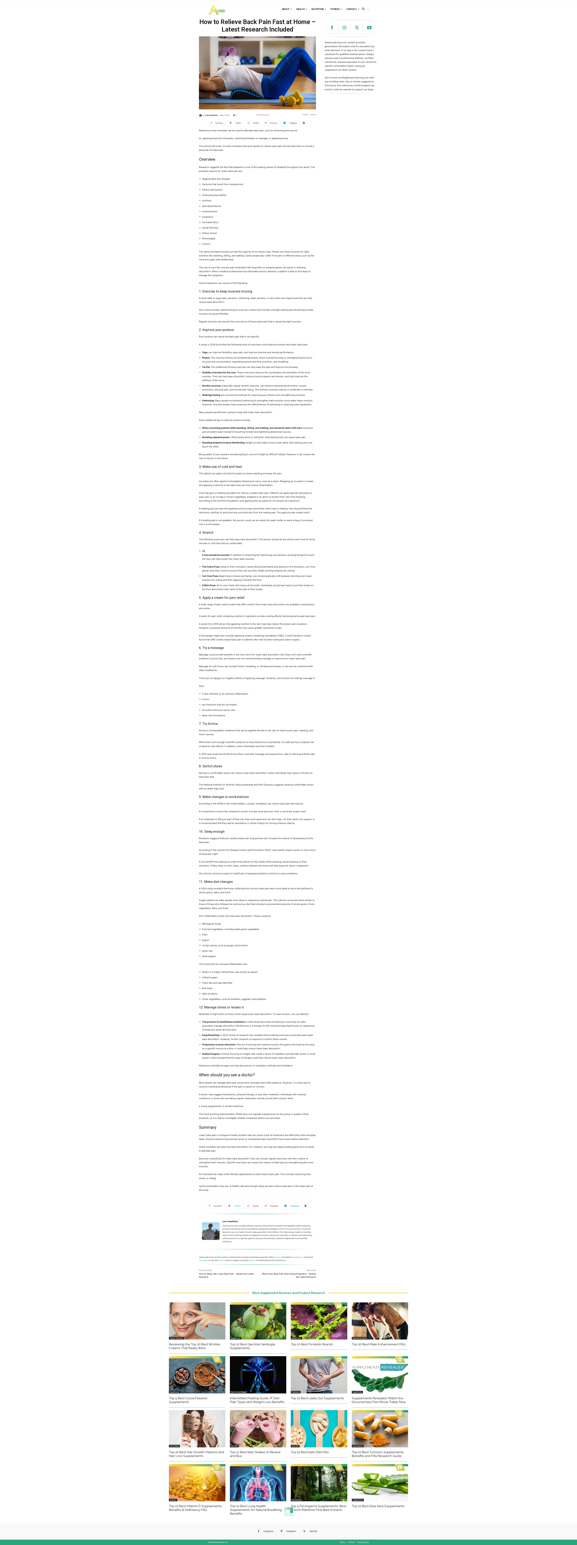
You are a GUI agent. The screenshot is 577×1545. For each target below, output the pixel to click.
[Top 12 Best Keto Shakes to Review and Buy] (258, 1428)
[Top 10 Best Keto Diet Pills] (319, 1428)
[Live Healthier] (201, 115)
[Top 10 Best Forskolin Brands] (319, 1321)
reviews (277, 1257)
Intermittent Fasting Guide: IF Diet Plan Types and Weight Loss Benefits (257, 1400)
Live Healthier (211, 115)
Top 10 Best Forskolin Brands (312, 1344)
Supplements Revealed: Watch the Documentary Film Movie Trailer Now (379, 1400)
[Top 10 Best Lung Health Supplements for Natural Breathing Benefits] (258, 1482)
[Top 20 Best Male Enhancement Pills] (380, 1321)
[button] (364, 9)
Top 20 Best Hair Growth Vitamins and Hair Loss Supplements (196, 1454)
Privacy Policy (363, 1542)
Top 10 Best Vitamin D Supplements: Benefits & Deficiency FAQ (195, 1508)
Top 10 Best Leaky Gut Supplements (317, 1398)
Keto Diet (234, 1446)
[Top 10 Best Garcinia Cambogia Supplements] (258, 1321)
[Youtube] (369, 28)
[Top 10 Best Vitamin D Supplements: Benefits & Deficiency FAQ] (197, 1482)
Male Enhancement (360, 1338)
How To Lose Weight (239, 1392)
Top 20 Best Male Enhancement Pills (379, 1344)
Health (300, 9)
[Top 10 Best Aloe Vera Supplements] (380, 1482)
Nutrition (317, 9)
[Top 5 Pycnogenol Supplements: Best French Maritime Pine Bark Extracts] (319, 1482)
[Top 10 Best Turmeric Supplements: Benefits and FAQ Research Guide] (380, 1428)
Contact (351, 9)
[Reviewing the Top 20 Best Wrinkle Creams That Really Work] (197, 1321)
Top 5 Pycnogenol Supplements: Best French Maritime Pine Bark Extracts (318, 1508)
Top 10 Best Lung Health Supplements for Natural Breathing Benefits (256, 1509)
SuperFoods (174, 1392)
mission (252, 1260)
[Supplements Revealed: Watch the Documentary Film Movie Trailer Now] (380, 1374)
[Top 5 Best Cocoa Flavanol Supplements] (197, 1374)
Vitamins (173, 1500)
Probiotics (296, 1392)
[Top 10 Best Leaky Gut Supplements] (319, 1374)
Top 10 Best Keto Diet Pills (310, 1452)
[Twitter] (356, 28)
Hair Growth (174, 1446)
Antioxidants (358, 1446)
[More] (304, 123)
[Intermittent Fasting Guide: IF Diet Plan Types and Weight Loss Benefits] (258, 1374)
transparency (297, 1257)
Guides (313, 114)
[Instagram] (344, 28)
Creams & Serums (176, 1338)
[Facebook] (332, 28)
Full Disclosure (263, 115)
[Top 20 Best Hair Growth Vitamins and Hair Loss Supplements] (197, 1428)
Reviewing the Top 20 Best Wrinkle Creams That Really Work (194, 1346)
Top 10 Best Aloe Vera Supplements (378, 1506)
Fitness (335, 9)
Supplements (358, 1500)
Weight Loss (235, 1338)
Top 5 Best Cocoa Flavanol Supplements (188, 1400)
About (286, 9)
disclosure (203, 1260)
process (221, 1260)
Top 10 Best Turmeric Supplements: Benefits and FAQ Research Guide (378, 1454)
